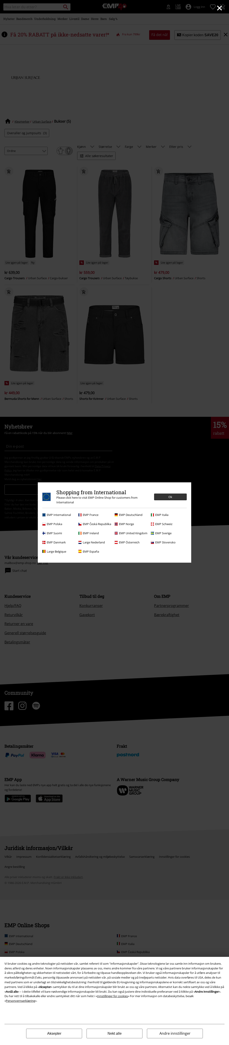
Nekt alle (115, 1033)
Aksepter (54, 1033)
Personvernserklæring (20, 1001)
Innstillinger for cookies (112, 996)
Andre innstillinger (175, 1033)
